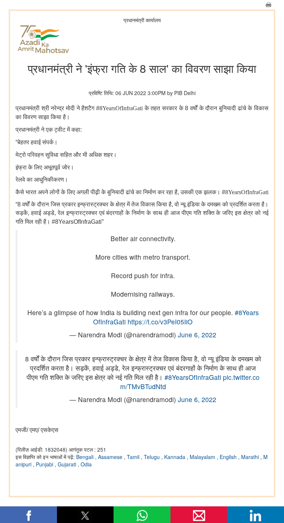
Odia (86, 464)
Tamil (134, 456)
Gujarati (68, 464)
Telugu (152, 456)
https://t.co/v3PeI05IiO (160, 321)
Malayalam (203, 456)
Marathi (250, 456)
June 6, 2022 (197, 334)
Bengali (85, 456)
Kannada (175, 456)
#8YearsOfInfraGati (193, 377)
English (229, 456)
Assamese (111, 456)
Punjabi (45, 464)
